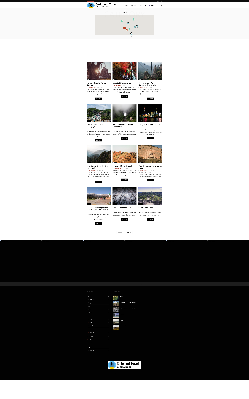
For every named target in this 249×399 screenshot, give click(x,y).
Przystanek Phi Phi (124, 314)
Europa (90, 339)
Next (128, 232)
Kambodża (92, 322)
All (88, 296)
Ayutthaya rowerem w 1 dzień (127, 308)
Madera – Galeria (124, 326)
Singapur (92, 329)
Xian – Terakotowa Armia (122, 207)
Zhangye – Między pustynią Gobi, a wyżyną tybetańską (97, 208)
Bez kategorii (91, 299)
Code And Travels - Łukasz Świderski (126, 373)
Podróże (126, 5)
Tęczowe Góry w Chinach (122, 166)
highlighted (90, 302)
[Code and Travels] (103, 5)
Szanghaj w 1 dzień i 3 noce (149, 124)
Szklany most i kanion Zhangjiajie (95, 125)
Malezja (91, 325)
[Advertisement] (124, 53)
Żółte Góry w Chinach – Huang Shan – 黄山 (98, 167)
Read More (98, 98)
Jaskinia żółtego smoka (100, 1)
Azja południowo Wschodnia (127, 320)
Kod (140, 5)
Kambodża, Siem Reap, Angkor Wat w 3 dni (130, 302)
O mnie (145, 5)
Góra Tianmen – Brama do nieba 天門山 (123, 125)
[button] (128, 23)
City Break (133, 5)
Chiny (88, 79)
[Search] (161, 5)
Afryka (90, 312)
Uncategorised (91, 350)
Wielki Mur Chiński (145, 207)
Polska (91, 343)
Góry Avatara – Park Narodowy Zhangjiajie (147, 84)
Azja (90, 316)
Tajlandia (92, 332)
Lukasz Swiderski (92, 87)
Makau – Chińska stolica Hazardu (96, 84)
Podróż (114, 79)
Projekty (90, 347)
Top (125, 377)
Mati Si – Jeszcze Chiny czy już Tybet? (150, 167)
